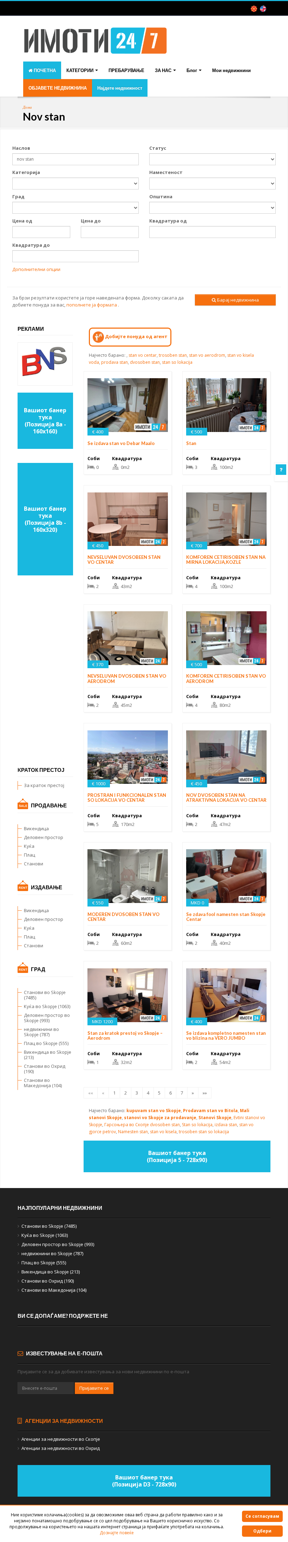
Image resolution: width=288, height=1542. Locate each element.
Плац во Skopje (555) (46, 1043)
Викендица (36, 828)
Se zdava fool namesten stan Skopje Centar (226, 916)
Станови (33, 863)
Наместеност (166, 172)
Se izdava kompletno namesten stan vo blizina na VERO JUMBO (226, 1035)
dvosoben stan (145, 362)
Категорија (26, 172)
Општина (160, 196)
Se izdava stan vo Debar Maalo (121, 443)
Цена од (22, 221)
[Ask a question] (281, 469)
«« (90, 1093)
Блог (192, 70)
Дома (27, 107)
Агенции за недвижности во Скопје (60, 1439)
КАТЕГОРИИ (80, 70)
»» (205, 1093)
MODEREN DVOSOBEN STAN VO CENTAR (123, 916)
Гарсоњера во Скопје (126, 1125)
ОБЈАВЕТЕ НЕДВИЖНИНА (57, 88)
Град (18, 196)
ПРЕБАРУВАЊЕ (126, 70)
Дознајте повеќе (117, 1533)
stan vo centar (143, 355)
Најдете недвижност (119, 88)
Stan (191, 443)
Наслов (21, 148)
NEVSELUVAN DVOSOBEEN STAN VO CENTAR (124, 559)
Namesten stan (133, 1132)
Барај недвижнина (237, 300)
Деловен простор (43, 837)
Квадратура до (31, 245)
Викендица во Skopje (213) (47, 1054)
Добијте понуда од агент (136, 336)
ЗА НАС (163, 70)
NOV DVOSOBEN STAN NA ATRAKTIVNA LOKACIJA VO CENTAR (226, 797)
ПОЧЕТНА (44, 70)
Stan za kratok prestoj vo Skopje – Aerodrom (125, 1035)
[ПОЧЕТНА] (96, 46)
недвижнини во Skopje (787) (41, 1032)
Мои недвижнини (231, 70)
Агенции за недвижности (63, 1421)
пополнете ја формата (91, 305)
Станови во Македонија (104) (43, 1083)
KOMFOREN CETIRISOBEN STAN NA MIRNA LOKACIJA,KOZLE (226, 559)
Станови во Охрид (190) (44, 1069)
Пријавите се (94, 1388)
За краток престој (44, 785)
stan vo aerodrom (207, 355)
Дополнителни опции (36, 269)
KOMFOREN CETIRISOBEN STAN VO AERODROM (226, 678)
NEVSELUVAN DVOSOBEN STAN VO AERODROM (126, 678)
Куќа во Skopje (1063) (47, 1006)
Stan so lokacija (197, 1125)
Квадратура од (168, 221)
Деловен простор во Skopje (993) (47, 1018)
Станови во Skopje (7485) (45, 995)
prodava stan (114, 362)
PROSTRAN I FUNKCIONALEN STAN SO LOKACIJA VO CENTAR (126, 797)
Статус (157, 148)
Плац (29, 855)
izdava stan (226, 1125)
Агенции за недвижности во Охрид (60, 1448)
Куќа (29, 846)
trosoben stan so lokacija (204, 1132)
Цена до (91, 221)
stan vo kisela (163, 1132)
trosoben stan (173, 355)
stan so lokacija (177, 362)
